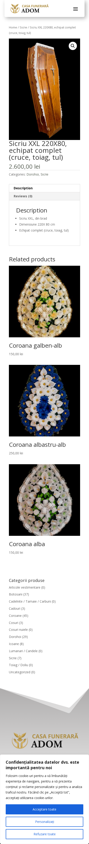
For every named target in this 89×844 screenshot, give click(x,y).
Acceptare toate (44, 809)
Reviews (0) (23, 196)
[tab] (44, 188)
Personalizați (44, 821)
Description (23, 188)
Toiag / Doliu (18, 665)
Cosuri (13, 622)
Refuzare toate (45, 834)
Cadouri (14, 608)
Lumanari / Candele (23, 651)
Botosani (15, 594)
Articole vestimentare (24, 587)
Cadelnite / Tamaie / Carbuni (30, 601)
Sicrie (23, 27)
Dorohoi (32, 174)
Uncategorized (19, 672)
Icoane (14, 644)
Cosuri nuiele (18, 629)
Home (13, 27)
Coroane (15, 615)
